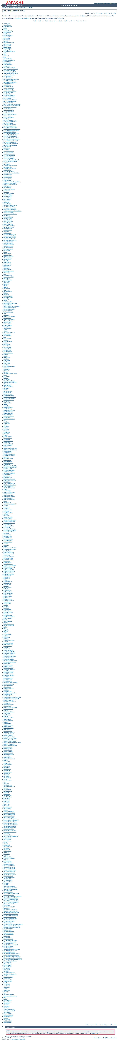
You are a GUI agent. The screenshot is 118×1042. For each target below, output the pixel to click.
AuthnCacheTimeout (9, 156)
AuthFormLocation (8, 102)
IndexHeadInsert (8, 438)
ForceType (6, 367)
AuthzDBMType (7, 170)
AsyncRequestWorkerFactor (11, 73)
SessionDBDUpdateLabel (10, 832)
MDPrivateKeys (7, 590)
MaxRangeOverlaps (9, 552)
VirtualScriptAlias (8, 1013)
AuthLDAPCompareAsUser (10, 127)
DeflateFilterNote (8, 304)
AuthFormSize (7, 115)
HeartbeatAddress (8, 407)
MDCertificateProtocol (9, 571)
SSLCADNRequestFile (9, 867)
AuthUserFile (7, 164)
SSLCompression (8, 880)
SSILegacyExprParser (9, 858)
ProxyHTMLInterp (8, 678)
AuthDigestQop (7, 93)
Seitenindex (114, 3)
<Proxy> (6, 641)
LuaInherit (6, 533)
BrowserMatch (7, 187)
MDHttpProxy (7, 577)
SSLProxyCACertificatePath (10, 911)
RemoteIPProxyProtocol (10, 741)
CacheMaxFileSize (8, 221)
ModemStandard (8, 615)
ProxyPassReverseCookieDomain (12, 697)
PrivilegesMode (7, 634)
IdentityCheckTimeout (9, 419)
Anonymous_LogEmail (9, 67)
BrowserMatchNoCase (9, 189)
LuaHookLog (7, 527)
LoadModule (7, 507)
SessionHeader (7, 838)
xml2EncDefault (7, 1021)
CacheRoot (6, 231)
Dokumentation (18, 7)
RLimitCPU (6, 775)
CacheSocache (7, 233)
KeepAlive (6, 457)
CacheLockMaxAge (8, 217)
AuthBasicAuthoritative (9, 74)
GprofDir (6, 372)
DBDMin (6, 287)
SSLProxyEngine (8, 922)
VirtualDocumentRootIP (9, 1010)
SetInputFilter (7, 849)
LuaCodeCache (7, 518)
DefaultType (7, 299)
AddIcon (6, 41)
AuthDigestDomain (8, 89)
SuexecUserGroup (8, 977)
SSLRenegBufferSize (9, 934)
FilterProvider (7, 363)
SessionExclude (8, 835)
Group (5, 375)
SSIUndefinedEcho (8, 862)
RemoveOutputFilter (9, 754)
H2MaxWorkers (7, 384)
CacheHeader (7, 203)
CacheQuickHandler (9, 227)
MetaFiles (6, 606)
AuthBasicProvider (8, 77)
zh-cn (115, 13)
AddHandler (7, 39)
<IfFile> (5, 424)
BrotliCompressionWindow (10, 184)
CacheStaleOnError (8, 241)
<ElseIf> (6, 331)
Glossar (109, 3)
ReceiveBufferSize (8, 720)
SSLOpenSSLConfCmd (9, 903)
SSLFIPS (6, 884)
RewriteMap (7, 770)
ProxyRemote (7, 703)
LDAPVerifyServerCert (9, 487)
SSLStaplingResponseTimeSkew (12, 956)
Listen (5, 501)
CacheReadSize (8, 228)
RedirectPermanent (8, 725)
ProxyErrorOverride (8, 650)
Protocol (6, 635)
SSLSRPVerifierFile (8, 946)
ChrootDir (6, 260)
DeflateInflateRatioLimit (9, 309)
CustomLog (6, 272)
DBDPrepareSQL (8, 291)
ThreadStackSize (8, 981)
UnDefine (6, 988)
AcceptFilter (7, 23)
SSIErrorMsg (7, 854)
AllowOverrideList (8, 64)
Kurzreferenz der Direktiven (22, 18)
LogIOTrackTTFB (8, 512)
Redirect (6, 722)
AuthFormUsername (9, 117)
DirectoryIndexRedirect (9, 319)
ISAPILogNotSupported (9, 454)
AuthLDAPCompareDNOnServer (12, 129)
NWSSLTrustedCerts (9, 624)
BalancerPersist (7, 178)
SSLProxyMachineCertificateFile (12, 925)
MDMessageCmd (8, 581)
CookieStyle (7, 268)
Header (5, 404)
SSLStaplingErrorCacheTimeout (12, 949)
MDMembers (7, 580)
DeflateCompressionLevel (10, 303)
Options (5, 627)
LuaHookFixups (7, 524)
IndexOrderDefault (8, 444)
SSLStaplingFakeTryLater (10, 950)
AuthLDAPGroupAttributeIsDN (11, 133)
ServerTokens (7, 808)
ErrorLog (6, 340)
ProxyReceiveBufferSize (10, 701)
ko (109, 13)
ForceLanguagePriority (9, 366)
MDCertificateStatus (9, 572)
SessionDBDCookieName (10, 821)
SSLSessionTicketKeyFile (10, 941)
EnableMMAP (7, 334)
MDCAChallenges (8, 564)
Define (5, 300)
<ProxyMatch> (7, 687)
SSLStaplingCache (8, 947)
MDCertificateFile (8, 568)
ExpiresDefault (7, 347)
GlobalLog (6, 370)
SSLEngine (6, 883)
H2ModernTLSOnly (8, 386)
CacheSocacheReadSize (10, 239)
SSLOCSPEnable (8, 890)
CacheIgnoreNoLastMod (10, 208)
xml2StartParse (7, 1022)
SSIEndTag (6, 852)
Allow (5, 57)
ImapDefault (7, 432)
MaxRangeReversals (9, 553)
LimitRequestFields (8, 495)
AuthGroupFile (7, 118)
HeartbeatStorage (8, 411)
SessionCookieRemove (9, 814)
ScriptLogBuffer (7, 789)
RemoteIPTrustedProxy (9, 744)
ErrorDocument (7, 338)
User (5, 997)
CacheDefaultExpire (9, 193)
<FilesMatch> (7, 357)
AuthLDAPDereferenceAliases (11, 130)
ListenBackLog (7, 502)
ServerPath (6, 804)
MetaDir (6, 605)
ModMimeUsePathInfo (9, 616)
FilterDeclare (7, 360)
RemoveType (7, 755)
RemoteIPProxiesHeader (10, 739)
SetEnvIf (6, 843)
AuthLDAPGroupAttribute (10, 132)
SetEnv (5, 842)
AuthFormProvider (8, 113)
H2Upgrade (6, 401)
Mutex (5, 619)
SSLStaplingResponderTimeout (11, 953)
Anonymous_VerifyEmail (10, 71)
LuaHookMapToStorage (10, 528)
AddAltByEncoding (8, 31)
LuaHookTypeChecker (9, 531)
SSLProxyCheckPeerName (10, 920)
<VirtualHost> (7, 1012)
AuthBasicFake (7, 76)
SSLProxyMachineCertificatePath (12, 927)
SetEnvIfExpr (7, 845)
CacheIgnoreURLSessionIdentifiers (12, 211)
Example (6, 342)
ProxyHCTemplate (8, 665)
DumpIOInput (7, 326)
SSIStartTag (7, 859)
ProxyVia (6, 716)
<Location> (6, 508)
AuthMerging (7, 148)
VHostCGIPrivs (7, 1001)
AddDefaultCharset (8, 35)
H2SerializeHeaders (9, 395)
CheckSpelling (7, 259)
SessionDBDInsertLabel (10, 827)
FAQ (105, 3)
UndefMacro (7, 990)
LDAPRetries (7, 476)
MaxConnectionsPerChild (10, 547)
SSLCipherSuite (8, 878)
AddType (6, 53)
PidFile (5, 632)
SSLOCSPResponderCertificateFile (12, 896)
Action (5, 28)
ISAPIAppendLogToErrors (10, 448)
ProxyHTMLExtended (9, 675)
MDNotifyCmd (7, 584)
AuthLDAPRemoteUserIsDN (11, 140)
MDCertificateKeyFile (9, 569)
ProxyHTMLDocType (9, 670)
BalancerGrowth (8, 174)
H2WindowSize (7, 402)
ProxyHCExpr (7, 663)
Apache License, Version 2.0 (18, 1039)
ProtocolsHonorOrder (9, 640)
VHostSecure (7, 1006)
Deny (5, 313)
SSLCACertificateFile (9, 864)
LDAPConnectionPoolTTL (10, 465)
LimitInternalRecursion (9, 492)
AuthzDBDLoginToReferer (10, 165)
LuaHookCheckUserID (9, 523)
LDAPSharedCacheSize (10, 480)
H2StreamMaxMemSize (10, 397)
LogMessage (7, 515)
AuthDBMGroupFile (8, 83)
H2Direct (6, 378)
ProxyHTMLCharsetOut (9, 669)
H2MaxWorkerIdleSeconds (10, 382)
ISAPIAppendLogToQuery (10, 449)
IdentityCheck (7, 417)
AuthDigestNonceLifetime (10, 91)
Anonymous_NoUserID (9, 70)
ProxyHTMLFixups (8, 676)
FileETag (6, 354)
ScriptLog (6, 788)
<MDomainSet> (7, 587)
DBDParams (7, 288)
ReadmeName (7, 719)
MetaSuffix (6, 608)
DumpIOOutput (7, 328)
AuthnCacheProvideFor (9, 154)
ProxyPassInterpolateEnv (10, 693)
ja (106, 13)
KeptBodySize (7, 460)
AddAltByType (7, 32)
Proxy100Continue (8, 643)
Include (5, 435)
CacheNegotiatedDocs (9, 225)
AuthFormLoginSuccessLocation (12, 105)
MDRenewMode (8, 591)
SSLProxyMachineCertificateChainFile (13, 924)
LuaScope (6, 545)
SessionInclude (7, 839)
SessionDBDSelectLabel (10, 830)
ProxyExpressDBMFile (9, 652)
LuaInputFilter (7, 534)
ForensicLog (7, 369)
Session (6, 810)
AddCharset (7, 33)
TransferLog (7, 985)
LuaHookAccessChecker (10, 520)
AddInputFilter (7, 45)
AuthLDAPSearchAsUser (10, 142)
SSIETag (6, 855)
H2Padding (6, 388)
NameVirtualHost (8, 621)
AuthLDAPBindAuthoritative (10, 121)
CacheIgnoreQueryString (10, 209)
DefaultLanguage (8, 296)
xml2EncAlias (7, 1019)
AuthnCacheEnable (8, 152)
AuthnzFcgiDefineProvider (10, 161)
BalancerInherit (7, 176)
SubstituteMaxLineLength (10, 974)
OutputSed (6, 630)
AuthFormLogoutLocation (10, 107)
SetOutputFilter (7, 851)
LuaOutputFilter (7, 537)
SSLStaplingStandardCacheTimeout (13, 959)
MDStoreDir (6, 597)
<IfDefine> (6, 422)
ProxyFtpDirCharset (9, 659)
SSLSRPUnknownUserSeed (11, 944)
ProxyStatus (7, 713)
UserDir (5, 999)
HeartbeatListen (8, 408)
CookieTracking (7, 269)
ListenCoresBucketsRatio (10, 504)
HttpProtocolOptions (9, 416)
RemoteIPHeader (8, 735)
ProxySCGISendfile (8, 709)
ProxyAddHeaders (8, 644)
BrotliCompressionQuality (10, 183)
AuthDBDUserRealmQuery (10, 82)
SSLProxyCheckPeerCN (10, 917)
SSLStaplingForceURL (9, 952)
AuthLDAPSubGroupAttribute (11, 143)
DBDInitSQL (7, 282)
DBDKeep (6, 284)
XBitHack (6, 1018)
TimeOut (6, 983)
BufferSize (6, 192)
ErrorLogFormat (8, 341)
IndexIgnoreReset (8, 441)
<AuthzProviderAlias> (9, 171)
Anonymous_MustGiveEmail (11, 69)
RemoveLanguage (8, 753)
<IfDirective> (7, 423)
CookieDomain (7, 263)
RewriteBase (7, 766)
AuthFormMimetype (9, 110)
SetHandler (6, 848)
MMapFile (6, 613)
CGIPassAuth (7, 250)
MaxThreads (7, 561)
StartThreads (7, 969)
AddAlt (5, 29)
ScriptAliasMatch (8, 785)
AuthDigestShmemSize (9, 95)
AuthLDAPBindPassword (10, 124)
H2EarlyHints (7, 379)
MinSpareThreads (8, 612)
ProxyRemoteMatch (9, 704)
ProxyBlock (6, 647)
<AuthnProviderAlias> (9, 158)
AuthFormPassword (9, 111)
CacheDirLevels (8, 197)
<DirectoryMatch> (8, 321)
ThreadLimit (7, 978)
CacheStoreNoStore (9, 244)
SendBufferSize (7, 796)
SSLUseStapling (8, 963)
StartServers (7, 968)
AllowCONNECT (8, 58)
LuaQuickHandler (8, 542)
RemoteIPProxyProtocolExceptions (12, 742)
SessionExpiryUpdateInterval (11, 836)
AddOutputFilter (8, 50)
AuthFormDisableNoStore (10, 99)
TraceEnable (7, 984)
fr (104, 13)
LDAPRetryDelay (8, 477)
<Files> (5, 356)
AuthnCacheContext (9, 151)
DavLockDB (6, 278)
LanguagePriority (8, 461)
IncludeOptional (7, 436)
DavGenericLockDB (8, 277)
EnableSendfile (7, 335)
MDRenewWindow (8, 593)
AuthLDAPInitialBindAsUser (10, 134)
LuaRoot (6, 543)
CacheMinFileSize (8, 224)
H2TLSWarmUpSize (9, 400)
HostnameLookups (8, 414)
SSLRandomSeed (8, 933)
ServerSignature (8, 807)
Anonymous (7, 66)
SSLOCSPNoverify (8, 892)
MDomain (6, 586)
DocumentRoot (7, 323)
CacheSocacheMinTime (10, 237)
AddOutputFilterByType (9, 51)
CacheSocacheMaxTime (10, 236)
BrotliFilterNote (7, 186)
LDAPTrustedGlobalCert (10, 485)
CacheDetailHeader (8, 195)
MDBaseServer (7, 562)
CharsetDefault (7, 253)
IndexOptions (7, 442)
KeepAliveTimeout (8, 458)
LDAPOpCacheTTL (8, 471)
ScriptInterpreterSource (9, 786)
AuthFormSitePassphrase (10, 114)
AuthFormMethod (8, 108)
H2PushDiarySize (8, 391)
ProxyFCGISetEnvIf (8, 657)
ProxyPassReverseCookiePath (11, 698)
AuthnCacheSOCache (9, 155)
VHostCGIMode (7, 1000)
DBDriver (6, 293)
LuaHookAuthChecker (9, 521)
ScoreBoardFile (7, 780)
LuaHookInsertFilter (9, 526)
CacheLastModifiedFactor (10, 214)
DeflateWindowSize (8, 312)
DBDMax (6, 285)
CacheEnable (7, 200)
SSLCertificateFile (8, 876)
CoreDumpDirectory (9, 271)
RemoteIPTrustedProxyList (10, 745)
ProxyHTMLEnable (8, 672)
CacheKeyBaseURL (9, 212)
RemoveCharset (8, 747)
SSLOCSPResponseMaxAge (11, 899)
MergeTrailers (7, 603)
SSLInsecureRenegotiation (10, 887)
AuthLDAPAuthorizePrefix (10, 120)
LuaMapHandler (8, 536)
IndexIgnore (7, 439)
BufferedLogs (7, 190)
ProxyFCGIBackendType (10, 656)
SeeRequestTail (7, 795)
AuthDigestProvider (8, 92)
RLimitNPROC (7, 777)
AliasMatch (6, 55)
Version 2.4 (25, 7)
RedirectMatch (7, 723)
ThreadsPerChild (8, 980)
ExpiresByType (7, 345)
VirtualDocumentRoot (9, 1009)
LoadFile (6, 505)
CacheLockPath (8, 218)
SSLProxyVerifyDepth (9, 931)
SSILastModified (8, 857)
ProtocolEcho (7, 637)
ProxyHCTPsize (7, 666)
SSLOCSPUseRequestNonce (11, 902)
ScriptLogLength (8, 791)
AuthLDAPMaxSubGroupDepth (11, 137)
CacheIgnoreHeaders (9, 206)
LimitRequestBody (8, 493)
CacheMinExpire (8, 222)
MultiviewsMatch (8, 618)
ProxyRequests (7, 706)
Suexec (5, 975)
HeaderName (7, 405)
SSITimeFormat (7, 861)
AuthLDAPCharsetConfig (10, 126)
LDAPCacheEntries (8, 463)
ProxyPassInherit (8, 691)
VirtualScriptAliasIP (8, 1015)
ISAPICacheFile (7, 451)
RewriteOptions (7, 772)
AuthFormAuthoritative (9, 96)
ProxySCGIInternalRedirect (10, 707)
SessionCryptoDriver (9, 817)
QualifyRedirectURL (9, 717)
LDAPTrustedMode (8, 486)
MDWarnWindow (8, 599)
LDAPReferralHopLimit (9, 473)
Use (5, 993)
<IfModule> (6, 426)
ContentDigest (7, 262)
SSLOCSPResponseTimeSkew (11, 900)
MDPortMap (7, 589)
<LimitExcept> (7, 490)
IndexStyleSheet (8, 445)
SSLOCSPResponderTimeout (11, 898)
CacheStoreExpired (8, 243)
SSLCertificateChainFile (10, 874)
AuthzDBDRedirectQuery (10, 168)
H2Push (6, 389)
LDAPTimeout (7, 482)
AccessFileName (8, 26)
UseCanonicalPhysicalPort (10, 996)
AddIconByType (7, 44)
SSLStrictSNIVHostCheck (10, 961)
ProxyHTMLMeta (8, 681)
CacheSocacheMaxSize (10, 234)
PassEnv (6, 631)
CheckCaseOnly (8, 258)
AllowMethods (7, 61)
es (102, 13)
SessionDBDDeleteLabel (10, 826)
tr (111, 13)
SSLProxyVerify (7, 930)
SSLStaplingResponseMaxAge (11, 955)
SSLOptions (7, 905)
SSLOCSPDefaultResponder (11, 889)
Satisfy (5, 779)
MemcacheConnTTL (9, 600)
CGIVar (5, 252)
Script (5, 782)
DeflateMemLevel (8, 310)
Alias (5, 54)
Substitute (6, 971)
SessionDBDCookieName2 (10, 823)
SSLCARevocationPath (9, 873)
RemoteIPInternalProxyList (10, 738)
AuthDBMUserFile (8, 86)
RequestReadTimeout (9, 758)
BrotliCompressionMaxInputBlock (12, 181)
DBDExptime (7, 281)
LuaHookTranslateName (10, 530)
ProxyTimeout (7, 715)
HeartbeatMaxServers (9, 410)
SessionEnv (6, 833)
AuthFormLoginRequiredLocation (12, 104)
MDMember (7, 578)
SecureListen (7, 794)
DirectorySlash (7, 322)
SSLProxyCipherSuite (9, 921)
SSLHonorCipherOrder (9, 886)
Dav (5, 274)
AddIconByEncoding (9, 42)
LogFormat (6, 511)
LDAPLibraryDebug (8, 468)
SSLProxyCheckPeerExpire (10, 918)
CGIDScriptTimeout (8, 247)
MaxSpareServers (8, 558)
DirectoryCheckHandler (9, 316)
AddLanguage (7, 47)
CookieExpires (7, 265)
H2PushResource (8, 394)
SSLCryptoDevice (8, 881)
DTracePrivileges (8, 325)
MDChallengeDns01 (9, 574)
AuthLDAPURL (7, 146)
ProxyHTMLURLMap (9, 684)
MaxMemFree (7, 550)
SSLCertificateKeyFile (9, 877)
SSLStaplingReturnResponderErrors (13, 958)
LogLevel (6, 514)
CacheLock (6, 215)
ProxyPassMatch (8, 694)
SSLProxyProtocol (8, 928)
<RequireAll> (7, 761)
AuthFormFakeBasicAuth (10, 101)
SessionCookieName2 (9, 813)
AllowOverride (7, 63)
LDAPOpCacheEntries (9, 470)
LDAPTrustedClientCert (9, 483)
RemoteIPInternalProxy (9, 736)
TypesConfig (7, 987)
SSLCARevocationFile (9, 871)
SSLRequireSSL (8, 937)
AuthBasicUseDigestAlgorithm (11, 79)
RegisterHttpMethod (9, 733)
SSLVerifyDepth (7, 966)
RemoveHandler (8, 750)
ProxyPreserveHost (8, 700)
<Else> (5, 329)
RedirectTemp (7, 726)
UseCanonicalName (9, 994)
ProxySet (6, 710)
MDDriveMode (7, 575)
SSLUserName (7, 962)
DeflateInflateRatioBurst (10, 307)
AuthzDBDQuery (8, 167)
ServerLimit (6, 801)
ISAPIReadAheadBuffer (9, 455)
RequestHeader (8, 757)
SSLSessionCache (8, 939)
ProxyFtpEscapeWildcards (10, 660)
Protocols (6, 638)
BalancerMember (8, 177)
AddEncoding (7, 38)
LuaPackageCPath (8, 539)
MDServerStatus (8, 596)
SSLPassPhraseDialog (9, 906)
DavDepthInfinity (8, 275)
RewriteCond (7, 767)
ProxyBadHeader (8, 646)
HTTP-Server (10, 7)
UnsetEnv (6, 991)
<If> (4, 420)
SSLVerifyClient (7, 965)
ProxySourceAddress (9, 712)
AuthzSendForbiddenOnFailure (11, 173)
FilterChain (6, 359)
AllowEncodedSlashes (9, 60)
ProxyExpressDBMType (9, 653)
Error (5, 337)
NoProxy (6, 622)
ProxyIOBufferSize (8, 685)
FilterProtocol (7, 362)
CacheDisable (7, 199)
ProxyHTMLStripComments (10, 682)
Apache (4, 7)
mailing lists (95, 1033)
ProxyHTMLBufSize (8, 668)
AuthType (6, 162)
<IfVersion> (6, 429)
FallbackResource (8, 353)
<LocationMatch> (8, 509)
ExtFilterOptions (8, 351)
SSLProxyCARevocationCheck (11, 912)
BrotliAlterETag (7, 180)
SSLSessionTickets (8, 943)
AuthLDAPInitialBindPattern (10, 136)
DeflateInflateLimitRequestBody (12, 306)
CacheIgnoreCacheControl (10, 205)
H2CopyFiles (7, 376)
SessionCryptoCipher (9, 816)
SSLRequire (7, 936)
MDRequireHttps (8, 594)
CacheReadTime (8, 230)
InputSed (6, 446)
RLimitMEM (6, 776)
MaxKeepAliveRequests (10, 549)
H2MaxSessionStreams (9, 381)
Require (6, 760)
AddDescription (7, 36)
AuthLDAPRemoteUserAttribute (11, 139)
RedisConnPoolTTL (8, 728)
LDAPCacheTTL (8, 464)
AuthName (6, 149)
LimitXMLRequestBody (9, 499)
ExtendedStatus (8, 348)
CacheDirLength (8, 196)
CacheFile (6, 202)
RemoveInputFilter (8, 751)
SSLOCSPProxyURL (9, 895)
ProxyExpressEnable (9, 654)
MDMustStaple (7, 583)
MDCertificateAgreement (10, 565)
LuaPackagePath (8, 540)
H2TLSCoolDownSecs (9, 398)
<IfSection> (6, 427)
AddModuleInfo (7, 48)
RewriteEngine (7, 769)
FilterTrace (6, 364)
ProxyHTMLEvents (8, 673)
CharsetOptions (7, 255)
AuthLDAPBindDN (8, 123)
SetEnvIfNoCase (8, 846)
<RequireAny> (7, 763)
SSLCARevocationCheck (10, 870)
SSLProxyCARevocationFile (11, 914)
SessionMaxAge (8, 840)
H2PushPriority (7, 392)
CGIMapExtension (8, 249)
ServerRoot (6, 805)
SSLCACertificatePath (9, 865)
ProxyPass (6, 690)
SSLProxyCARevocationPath (11, 915)
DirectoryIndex (7, 318)
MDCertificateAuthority (9, 567)
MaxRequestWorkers (9, 556)
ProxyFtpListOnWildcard (10, 662)
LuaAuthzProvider (8, 517)
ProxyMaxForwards (8, 688)
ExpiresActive (7, 344)
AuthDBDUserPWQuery (9, 80)
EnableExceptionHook (9, 332)
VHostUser (6, 1007)
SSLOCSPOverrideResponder (11, 893)
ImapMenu (6, 433)
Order (5, 628)
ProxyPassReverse (8, 695)
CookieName (7, 266)
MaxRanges (7, 555)
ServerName (7, 802)
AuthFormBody (7, 98)
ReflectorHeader (8, 731)
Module (96, 3)
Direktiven (100, 3)
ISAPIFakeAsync (8, 452)
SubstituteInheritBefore (9, 972)
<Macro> (6, 546)
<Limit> (5, 489)
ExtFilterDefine (7, 350)
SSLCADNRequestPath (9, 868)
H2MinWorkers (7, 385)
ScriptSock (6, 792)
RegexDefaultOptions (9, 732)
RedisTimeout (7, 729)
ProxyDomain (7, 649)
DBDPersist (6, 290)
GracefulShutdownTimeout (10, 373)
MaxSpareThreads (8, 559)
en (99, 13)
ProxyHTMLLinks (8, 679)
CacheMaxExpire (8, 219)
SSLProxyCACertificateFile (10, 909)
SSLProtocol (7, 908)
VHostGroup (7, 1003)
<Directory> (6, 315)
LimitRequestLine (8, 498)
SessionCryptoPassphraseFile (11, 820)
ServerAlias (6, 799)
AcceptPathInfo (7, 25)
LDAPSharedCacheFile (9, 479)
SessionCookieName (9, 811)
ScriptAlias (6, 783)
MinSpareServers (8, 610)
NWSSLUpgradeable (9, 625)
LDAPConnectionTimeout (10, 467)
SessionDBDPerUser (9, 829)
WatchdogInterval (8, 1016)
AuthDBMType (7, 85)
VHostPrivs (6, 1004)
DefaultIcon (6, 294)
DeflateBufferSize (8, 301)
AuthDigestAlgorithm (9, 88)
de (96, 13)
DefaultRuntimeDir (8, 297)
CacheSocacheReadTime (10, 240)
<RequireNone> (8, 764)
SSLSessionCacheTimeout (10, 940)
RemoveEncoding (8, 748)
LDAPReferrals (7, 474)
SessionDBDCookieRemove (11, 824)
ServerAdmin (7, 798)
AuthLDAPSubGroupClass (10, 145)
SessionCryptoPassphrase (10, 818)
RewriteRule (7, 773)
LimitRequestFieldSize (9, 496)
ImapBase (6, 430)
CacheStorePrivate (8, 246)
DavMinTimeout (7, 279)
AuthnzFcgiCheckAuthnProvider (12, 159)
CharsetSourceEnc (8, 256)
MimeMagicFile (7, 609)
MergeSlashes (7, 602)
